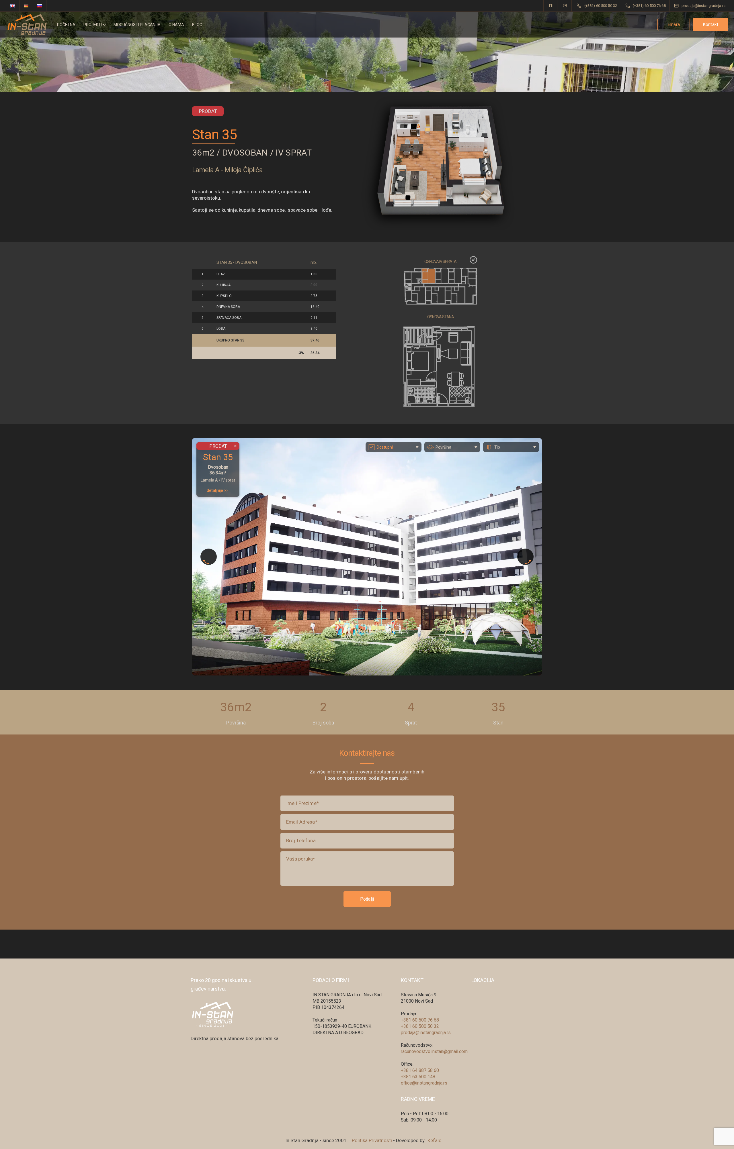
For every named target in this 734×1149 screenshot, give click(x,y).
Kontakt (710, 24)
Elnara (673, 24)
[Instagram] (565, 5)
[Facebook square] (550, 5)
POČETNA (66, 24)
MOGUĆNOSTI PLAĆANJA (137, 24)
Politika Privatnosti (372, 1140)
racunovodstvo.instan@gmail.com (434, 1051)
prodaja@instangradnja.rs (426, 1032)
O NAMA (176, 24)
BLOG (197, 24)
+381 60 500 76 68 (420, 1020)
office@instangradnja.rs (424, 1083)
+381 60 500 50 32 (420, 1026)
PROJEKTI (92, 24)
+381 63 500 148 (418, 1076)
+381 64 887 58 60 (420, 1070)
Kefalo (434, 1140)
